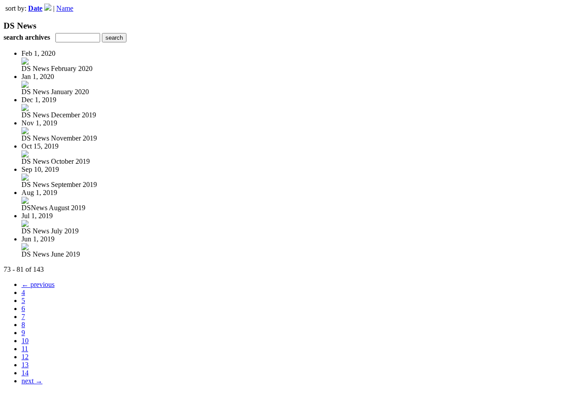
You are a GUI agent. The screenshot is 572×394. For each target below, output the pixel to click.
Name (64, 8)
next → (31, 381)
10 (25, 340)
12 (25, 357)
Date (35, 8)
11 (24, 349)
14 (25, 373)
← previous (38, 284)
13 (25, 365)
